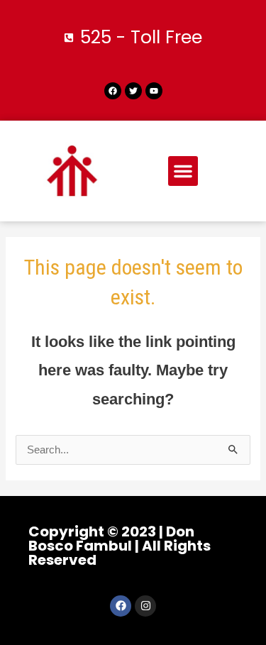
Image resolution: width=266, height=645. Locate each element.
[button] (183, 171)
